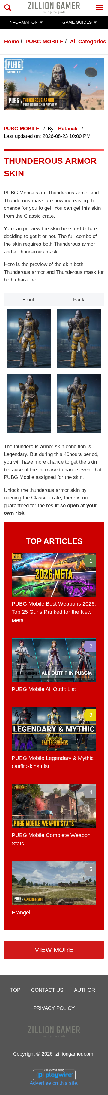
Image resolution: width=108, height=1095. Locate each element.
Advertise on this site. (54, 1083)
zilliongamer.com (74, 1054)
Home (11, 42)
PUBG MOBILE (45, 42)
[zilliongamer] (54, 8)
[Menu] (99, 7)
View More (54, 950)
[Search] (8, 7)
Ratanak (68, 129)
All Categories (88, 42)
